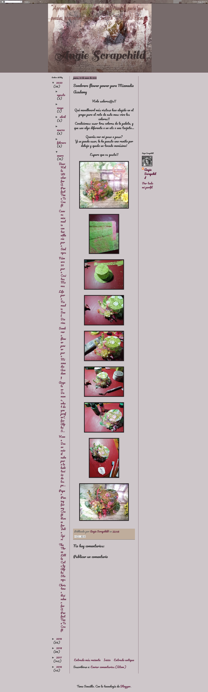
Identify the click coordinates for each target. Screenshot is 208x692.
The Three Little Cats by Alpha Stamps (62, 562)
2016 (59, 666)
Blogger (125, 686)
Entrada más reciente (87, 659)
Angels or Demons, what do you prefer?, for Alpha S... (62, 406)
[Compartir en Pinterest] (84, 536)
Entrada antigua (124, 659)
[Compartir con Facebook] (82, 536)
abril (63, 116)
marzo (61, 129)
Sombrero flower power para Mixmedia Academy (62, 352)
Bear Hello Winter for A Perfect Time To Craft (62, 184)
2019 (59, 638)
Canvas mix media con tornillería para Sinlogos (62, 231)
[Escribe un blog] (77, 536)
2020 (59, 82)
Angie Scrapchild (150, 174)
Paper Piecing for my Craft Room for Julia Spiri (62, 515)
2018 (59, 647)
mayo (60, 107)
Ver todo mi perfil (147, 185)
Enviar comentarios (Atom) (108, 666)
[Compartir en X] (80, 536)
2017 (59, 657)
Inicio (107, 659)
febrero (61, 142)
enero (60, 155)
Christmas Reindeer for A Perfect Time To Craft (62, 608)
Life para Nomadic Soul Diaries (62, 307)
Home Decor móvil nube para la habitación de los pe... (62, 461)
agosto (61, 94)
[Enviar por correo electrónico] (75, 536)
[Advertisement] (104, 635)
